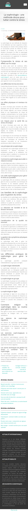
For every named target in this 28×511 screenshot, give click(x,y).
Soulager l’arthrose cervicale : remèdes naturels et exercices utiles (20, 368)
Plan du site (14, 510)
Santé (3, 28)
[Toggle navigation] (25, 4)
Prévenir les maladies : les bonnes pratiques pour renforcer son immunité (7, 369)
